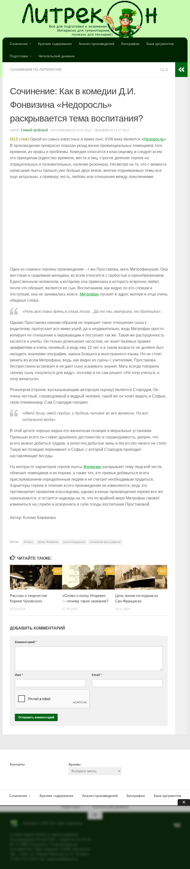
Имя (19, 675)
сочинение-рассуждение (105, 541)
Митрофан (89, 294)
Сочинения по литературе (36, 70)
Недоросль (153, 139)
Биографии (130, 44)
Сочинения (19, 44)
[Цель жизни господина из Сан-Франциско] (141, 577)
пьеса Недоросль (74, 541)
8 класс (28, 541)
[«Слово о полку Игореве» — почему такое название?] (88, 577)
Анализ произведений (96, 44)
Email (97, 675)
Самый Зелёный (34, 130)
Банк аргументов (160, 44)
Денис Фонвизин (48, 541)
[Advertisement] (88, 223)
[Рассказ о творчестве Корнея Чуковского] (36, 577)
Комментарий (26, 642)
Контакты (17, 764)
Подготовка (19, 56)
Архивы (75, 764)
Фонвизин (92, 467)
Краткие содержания (55, 44)
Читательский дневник (56, 56)
